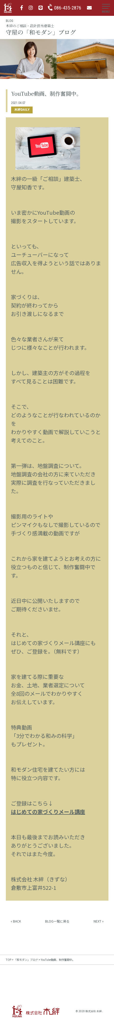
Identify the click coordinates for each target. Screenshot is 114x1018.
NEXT (97, 921)
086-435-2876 (67, 8)
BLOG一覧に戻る (57, 921)
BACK (17, 921)
